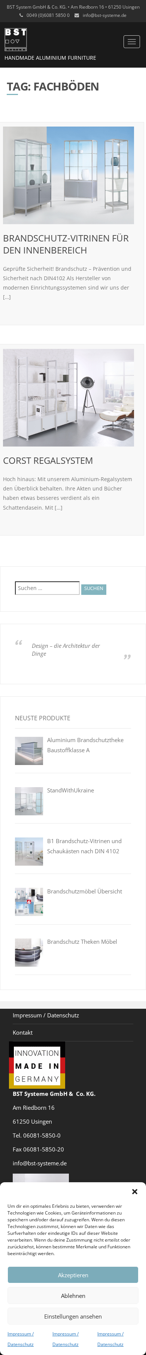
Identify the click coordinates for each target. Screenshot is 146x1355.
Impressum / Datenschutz (46, 1015)
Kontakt (23, 1032)
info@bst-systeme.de (105, 15)
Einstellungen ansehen (73, 1316)
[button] (135, 1191)
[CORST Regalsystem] (68, 398)
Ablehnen (73, 1295)
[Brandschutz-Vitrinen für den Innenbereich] (68, 175)
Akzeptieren (73, 1275)
